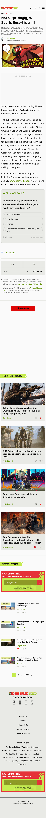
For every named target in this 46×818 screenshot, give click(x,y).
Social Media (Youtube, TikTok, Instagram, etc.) (23, 230)
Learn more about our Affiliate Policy (30, 284)
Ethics (23, 721)
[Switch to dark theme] (39, 8)
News (10, 13)
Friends (10, 224)
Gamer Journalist (32, 754)
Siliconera (38, 750)
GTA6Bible (22, 764)
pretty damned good (19, 181)
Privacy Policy (28, 588)
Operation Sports (22, 757)
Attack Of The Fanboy (11, 750)
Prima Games (27, 750)
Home (3, 13)
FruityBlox (24, 761)
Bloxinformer (35, 761)
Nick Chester (10, 38)
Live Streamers (13, 219)
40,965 (26, 675)
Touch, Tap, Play (11, 761)
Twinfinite (26, 747)
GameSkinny (8, 757)
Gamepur (35, 747)
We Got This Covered (14, 754)
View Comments (23, 308)
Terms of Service (18, 588)
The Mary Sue (36, 757)
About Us (23, 716)
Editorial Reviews (14, 214)
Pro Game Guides (13, 747)
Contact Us (23, 725)
